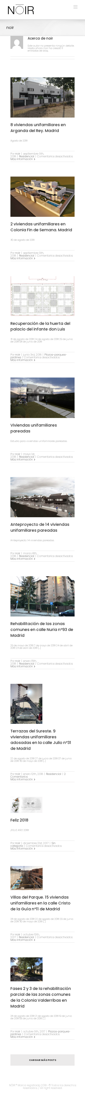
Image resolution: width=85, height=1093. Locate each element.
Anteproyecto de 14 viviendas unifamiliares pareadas (39, 527)
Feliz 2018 (19, 820)
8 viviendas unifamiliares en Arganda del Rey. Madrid (38, 127)
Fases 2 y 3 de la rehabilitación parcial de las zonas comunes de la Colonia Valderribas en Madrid (40, 997)
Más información (21, 159)
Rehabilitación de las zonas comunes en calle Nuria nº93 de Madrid (41, 629)
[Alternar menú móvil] (75, 7)
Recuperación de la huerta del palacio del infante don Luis (40, 326)
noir (17, 154)
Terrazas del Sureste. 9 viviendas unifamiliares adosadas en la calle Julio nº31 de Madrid (40, 739)
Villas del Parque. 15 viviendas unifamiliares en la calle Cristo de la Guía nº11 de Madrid (40, 903)
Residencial (26, 156)
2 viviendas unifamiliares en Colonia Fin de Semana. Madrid (41, 227)
